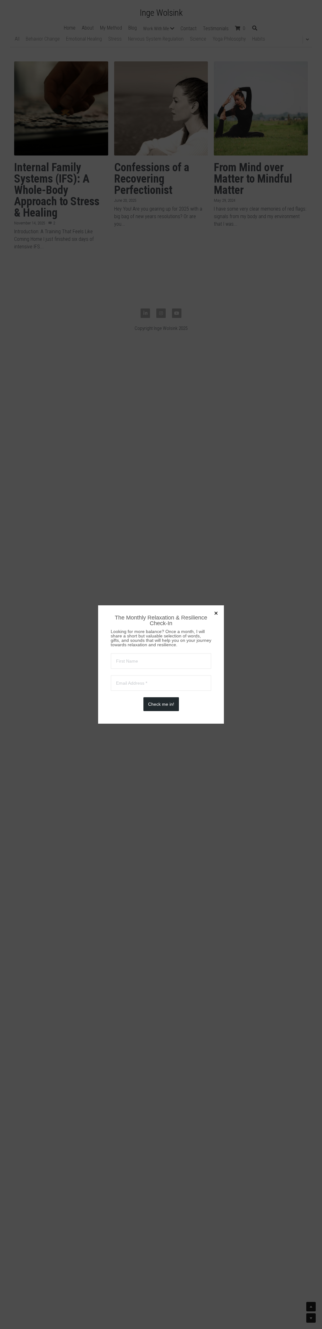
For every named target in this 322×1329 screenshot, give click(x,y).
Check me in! (161, 704)
